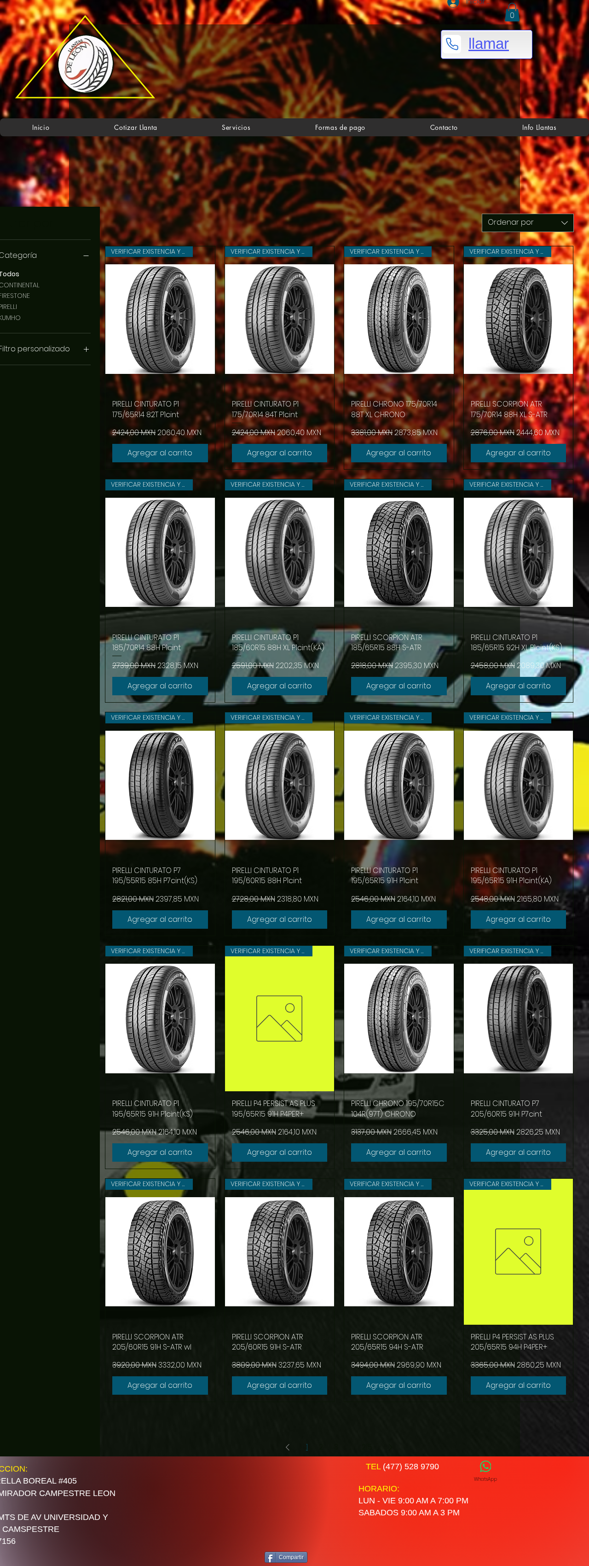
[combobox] (528, 223)
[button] (512, 12)
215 (367, 1447)
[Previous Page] (287, 1447)
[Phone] (452, 44)
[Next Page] (390, 1447)
